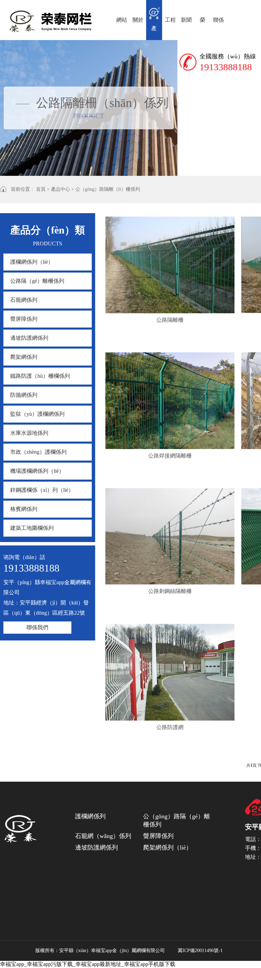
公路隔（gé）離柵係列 (37, 281)
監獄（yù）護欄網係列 (37, 414)
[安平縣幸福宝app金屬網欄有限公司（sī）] (52, 17)
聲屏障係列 (23, 319)
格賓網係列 (23, 509)
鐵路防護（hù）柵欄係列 (40, 376)
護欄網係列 (90, 816)
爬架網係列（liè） (167, 847)
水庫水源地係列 (29, 433)
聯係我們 (37, 627)
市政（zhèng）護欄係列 (38, 452)
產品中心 (60, 189)
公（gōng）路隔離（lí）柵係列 (107, 189)
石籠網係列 (23, 300)
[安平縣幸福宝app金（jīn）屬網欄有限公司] (20, 827)
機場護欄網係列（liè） (37, 471)
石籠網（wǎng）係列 (103, 836)
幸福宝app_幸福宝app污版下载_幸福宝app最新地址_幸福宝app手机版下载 (87, 964)
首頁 (41, 189)
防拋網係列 (23, 395)
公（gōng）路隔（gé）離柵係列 (176, 820)
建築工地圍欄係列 (32, 528)
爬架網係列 (23, 357)
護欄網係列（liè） (31, 262)
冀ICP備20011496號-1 (200, 950)
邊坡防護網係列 (29, 338)
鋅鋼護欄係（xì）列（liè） (42, 490)
